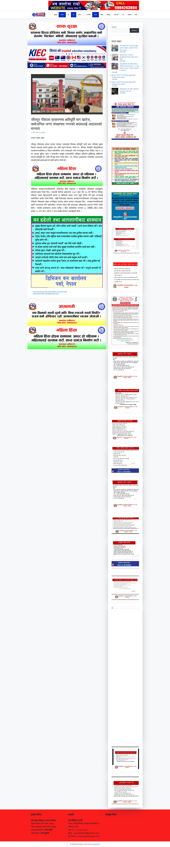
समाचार (62, 14)
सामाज (95, 14)
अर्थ (123, 14)
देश (68, 14)
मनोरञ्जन (116, 14)
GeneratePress (95, 844)
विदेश (102, 14)
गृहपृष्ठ (55, 14)
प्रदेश (79, 14)
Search (114, 27)
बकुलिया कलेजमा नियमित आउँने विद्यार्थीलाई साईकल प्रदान (46, 293)
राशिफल (129, 14)
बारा (73, 14)
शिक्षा (136, 14)
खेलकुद (108, 14)
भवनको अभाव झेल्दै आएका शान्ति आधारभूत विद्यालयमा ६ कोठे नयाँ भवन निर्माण (50, 291)
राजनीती (88, 14)
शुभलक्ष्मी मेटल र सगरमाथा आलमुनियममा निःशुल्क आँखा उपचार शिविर (129, 57)
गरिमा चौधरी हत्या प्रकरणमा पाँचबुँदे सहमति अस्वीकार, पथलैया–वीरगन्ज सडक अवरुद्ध (129, 48)
